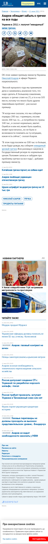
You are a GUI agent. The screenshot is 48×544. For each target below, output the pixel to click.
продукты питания (13, 203)
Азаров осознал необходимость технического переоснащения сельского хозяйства (21, 368)
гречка (27, 198)
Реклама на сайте (9, 448)
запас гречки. (9, 28)
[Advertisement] (24, 230)
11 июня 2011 (34, 11)
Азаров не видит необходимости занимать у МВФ (20, 434)
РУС (39, 3)
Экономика (15, 11)
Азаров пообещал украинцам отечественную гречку (16, 178)
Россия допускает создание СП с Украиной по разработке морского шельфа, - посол (21, 383)
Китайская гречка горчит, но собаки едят (22, 170)
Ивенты (5, 450)
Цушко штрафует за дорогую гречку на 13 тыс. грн (23, 188)
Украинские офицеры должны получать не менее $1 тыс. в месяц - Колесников (22, 335)
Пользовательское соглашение (14, 459)
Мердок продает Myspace (14, 325)
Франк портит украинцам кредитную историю (20, 408)
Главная (5, 11)
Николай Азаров (10, 78)
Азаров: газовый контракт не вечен (22, 347)
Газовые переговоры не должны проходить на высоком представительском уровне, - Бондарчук (24, 421)
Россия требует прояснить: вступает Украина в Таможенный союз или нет (22, 396)
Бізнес (24, 11)
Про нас (5, 445)
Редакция (6, 453)
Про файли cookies (10, 539)
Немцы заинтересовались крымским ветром (23, 357)
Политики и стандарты (11, 456)
